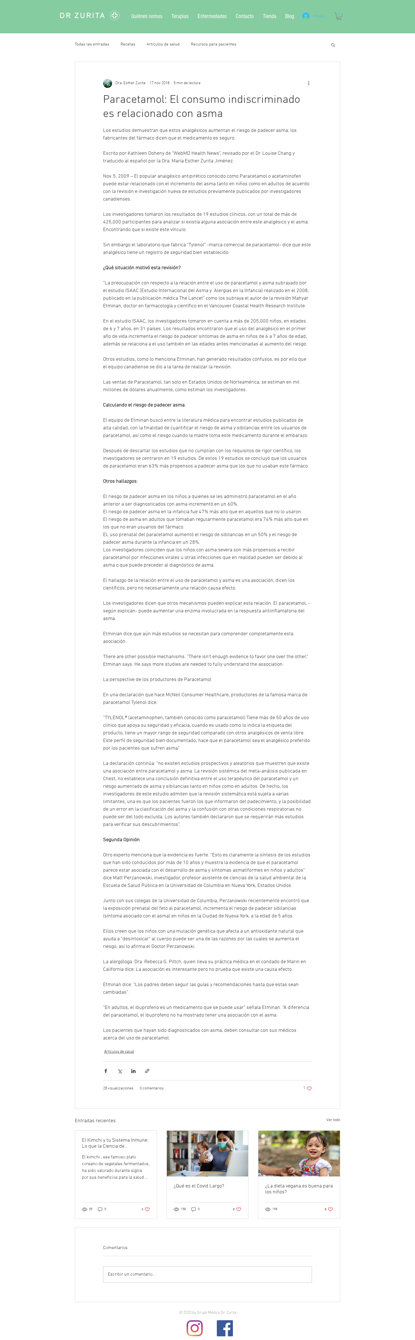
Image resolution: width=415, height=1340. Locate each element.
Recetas (128, 44)
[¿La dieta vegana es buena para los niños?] (299, 1153)
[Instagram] (195, 1328)
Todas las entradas (92, 44)
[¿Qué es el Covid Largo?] (207, 1153)
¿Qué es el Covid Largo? (199, 1186)
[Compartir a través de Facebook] (105, 1071)
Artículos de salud (163, 44)
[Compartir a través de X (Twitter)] (119, 1071)
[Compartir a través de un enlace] (147, 1071)
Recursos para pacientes (213, 44)
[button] (339, 16)
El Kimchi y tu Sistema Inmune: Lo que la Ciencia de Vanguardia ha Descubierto (115, 1143)
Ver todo (333, 1120)
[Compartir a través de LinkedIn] (133, 1071)
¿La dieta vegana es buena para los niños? (299, 1189)
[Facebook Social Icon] (225, 1328)
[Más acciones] (308, 83)
